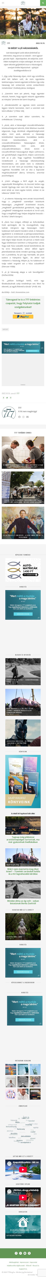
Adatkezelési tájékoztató (16, 1266)
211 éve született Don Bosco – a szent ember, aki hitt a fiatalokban (23, 536)
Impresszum (24, 1262)
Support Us (23, 1269)
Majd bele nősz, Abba (14, 937)
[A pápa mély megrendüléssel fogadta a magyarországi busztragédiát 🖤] (10, 1081)
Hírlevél (28, 1266)
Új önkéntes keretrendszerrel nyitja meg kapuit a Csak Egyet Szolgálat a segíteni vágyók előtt (23, 466)
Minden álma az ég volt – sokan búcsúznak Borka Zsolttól (22, 681)
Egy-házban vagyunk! (14, 1235)
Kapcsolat (33, 1262)
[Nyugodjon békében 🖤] (22, 1081)
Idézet (5, 329)
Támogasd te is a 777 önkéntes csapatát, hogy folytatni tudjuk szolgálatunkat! (23, 303)
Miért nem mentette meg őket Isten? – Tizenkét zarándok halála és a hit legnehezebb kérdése (20, 710)
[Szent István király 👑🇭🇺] (22, 1069)
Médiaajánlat (14, 1262)
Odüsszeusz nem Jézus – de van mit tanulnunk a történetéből (19, 742)
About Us (36, 1266)
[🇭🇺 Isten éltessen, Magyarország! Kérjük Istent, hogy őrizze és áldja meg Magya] (10, 1069)
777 (8, 43)
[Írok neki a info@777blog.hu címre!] (27, 416)
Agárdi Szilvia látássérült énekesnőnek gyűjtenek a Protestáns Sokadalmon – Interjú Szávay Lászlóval (23, 501)
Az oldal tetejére (35, 1275)
